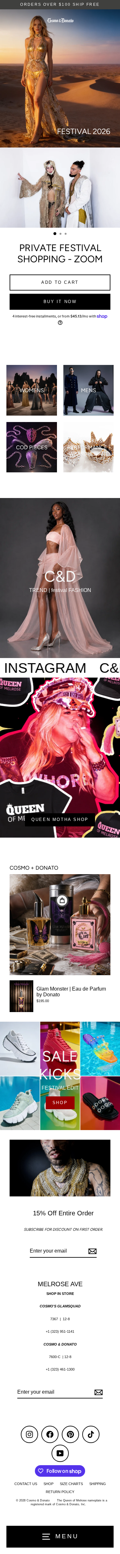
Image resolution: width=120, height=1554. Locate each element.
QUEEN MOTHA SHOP (60, 819)
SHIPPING (97, 1484)
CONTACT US (25, 1484)
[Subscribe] (91, 1251)
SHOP (60, 1102)
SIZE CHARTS (71, 1484)
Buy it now (60, 301)
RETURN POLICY (60, 1492)
